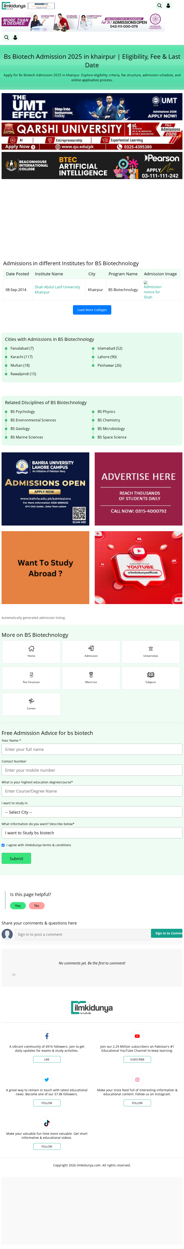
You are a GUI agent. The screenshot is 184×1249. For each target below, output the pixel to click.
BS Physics (106, 411)
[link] (41, 6)
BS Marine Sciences (27, 437)
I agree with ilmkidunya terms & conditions (39, 845)
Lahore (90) (107, 356)
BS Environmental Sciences (33, 420)
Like (46, 1059)
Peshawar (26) (109, 365)
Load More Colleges (92, 310)
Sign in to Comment (169, 933)
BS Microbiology (111, 428)
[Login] (168, 5)
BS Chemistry (109, 420)
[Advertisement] (92, 216)
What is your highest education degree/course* (37, 782)
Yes (18, 905)
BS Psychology (23, 411)
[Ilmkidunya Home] (14, 5)
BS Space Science (112, 437)
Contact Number (14, 761)
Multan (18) (20, 365)
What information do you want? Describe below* (38, 824)
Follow (47, 1103)
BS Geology (20, 428)
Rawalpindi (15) (23, 373)
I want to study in (15, 803)
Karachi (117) (22, 356)
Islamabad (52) (110, 348)
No (36, 905)
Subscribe (137, 1059)
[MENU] (178, 5)
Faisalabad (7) (22, 348)
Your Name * (11, 740)
